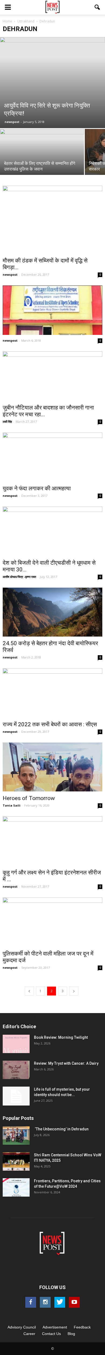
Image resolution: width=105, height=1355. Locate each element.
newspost (12, 122)
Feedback (82, 1327)
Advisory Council (22, 1327)
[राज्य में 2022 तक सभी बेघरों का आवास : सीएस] (52, 693)
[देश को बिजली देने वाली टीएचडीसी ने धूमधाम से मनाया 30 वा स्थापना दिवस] (52, 531)
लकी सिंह (7, 422)
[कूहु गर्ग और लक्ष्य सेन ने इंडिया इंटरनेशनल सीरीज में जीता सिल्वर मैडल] (52, 841)
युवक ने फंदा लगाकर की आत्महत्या (37, 488)
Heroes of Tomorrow (29, 798)
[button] (97, 7)
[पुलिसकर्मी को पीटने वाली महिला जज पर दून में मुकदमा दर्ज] (52, 922)
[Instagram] (45, 1302)
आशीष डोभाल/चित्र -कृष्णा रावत (19, 577)
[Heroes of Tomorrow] (52, 767)
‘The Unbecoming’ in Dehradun (61, 1129)
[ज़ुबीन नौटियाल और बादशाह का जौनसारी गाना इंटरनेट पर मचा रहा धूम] (52, 376)
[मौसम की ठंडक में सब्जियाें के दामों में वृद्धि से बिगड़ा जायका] (52, 220)
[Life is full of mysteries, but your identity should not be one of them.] (16, 1096)
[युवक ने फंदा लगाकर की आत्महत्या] (52, 457)
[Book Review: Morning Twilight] (16, 1044)
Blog (71, 1333)
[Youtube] (74, 1302)
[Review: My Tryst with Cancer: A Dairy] (16, 1070)
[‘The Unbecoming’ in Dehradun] (16, 1135)
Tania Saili (11, 805)
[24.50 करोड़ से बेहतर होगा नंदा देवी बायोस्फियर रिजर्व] (52, 612)
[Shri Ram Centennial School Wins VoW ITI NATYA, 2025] (16, 1161)
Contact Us (51, 1333)
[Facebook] (30, 1302)
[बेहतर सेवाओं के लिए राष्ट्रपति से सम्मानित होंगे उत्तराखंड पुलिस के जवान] (42, 160)
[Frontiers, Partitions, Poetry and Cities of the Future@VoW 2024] (16, 1187)
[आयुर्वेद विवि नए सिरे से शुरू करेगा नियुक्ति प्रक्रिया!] (52, 82)
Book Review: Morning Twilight (61, 1037)
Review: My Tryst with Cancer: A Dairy (66, 1063)
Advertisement (55, 1327)
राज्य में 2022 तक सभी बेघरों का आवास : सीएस (50, 724)
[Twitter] (59, 1302)
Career (29, 1333)
